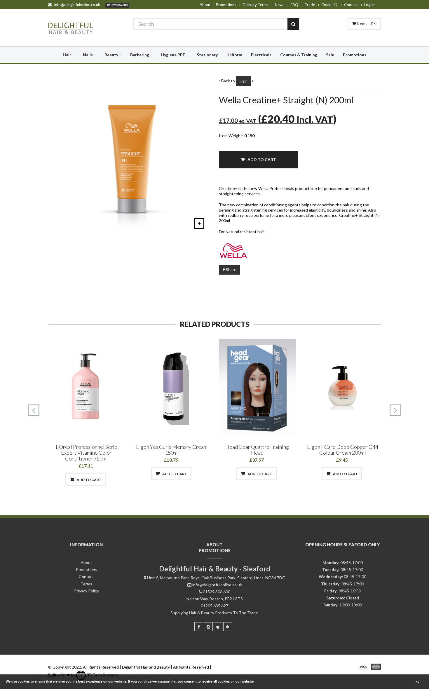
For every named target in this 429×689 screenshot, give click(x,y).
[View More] (116, 479)
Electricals (261, 54)
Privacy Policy (86, 590)
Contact (351, 4)
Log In (369, 4)
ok (417, 682)
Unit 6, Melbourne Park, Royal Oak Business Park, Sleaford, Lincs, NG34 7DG (216, 577)
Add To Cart (261, 159)
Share (230, 269)
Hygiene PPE (173, 54)
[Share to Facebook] (56, 479)
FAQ (294, 4)
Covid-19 (329, 4)
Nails (88, 54)
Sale (330, 54)
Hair (67, 54)
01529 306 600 (117, 5)
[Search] (293, 24)
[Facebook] (198, 626)
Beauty (111, 54)
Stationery (207, 54)
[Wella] (300, 249)
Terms (86, 583)
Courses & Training (298, 54)
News (279, 4)
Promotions (226, 4)
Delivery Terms (255, 4)
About (205, 4)
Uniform (234, 54)
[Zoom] (199, 223)
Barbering (139, 54)
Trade (310, 4)
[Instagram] (208, 626)
